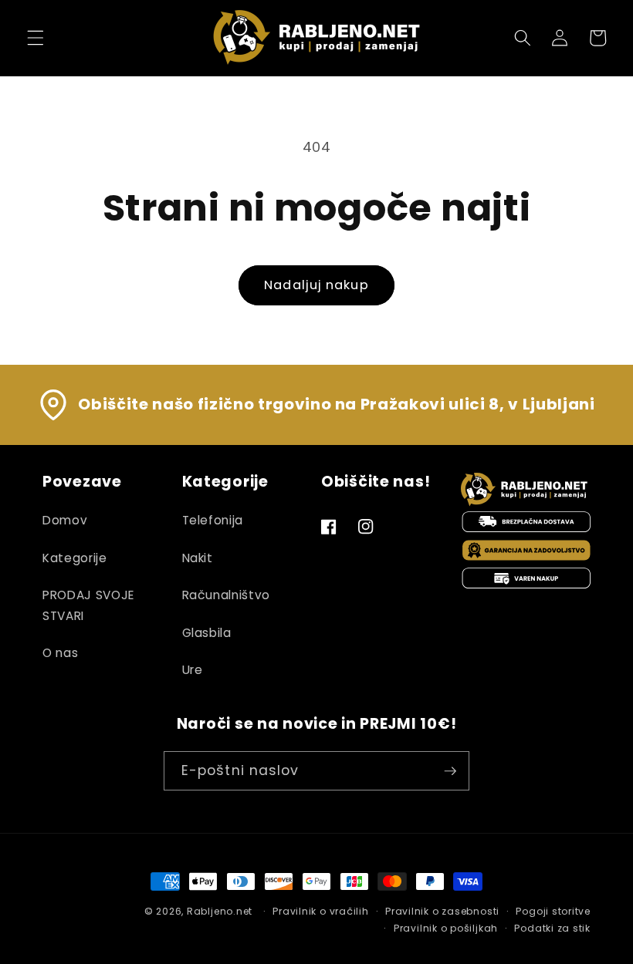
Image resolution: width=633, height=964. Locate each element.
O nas (60, 653)
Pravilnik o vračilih (320, 911)
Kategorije (74, 558)
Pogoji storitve (553, 911)
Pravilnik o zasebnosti (442, 911)
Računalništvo (226, 595)
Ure (192, 670)
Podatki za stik (552, 928)
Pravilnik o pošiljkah (446, 928)
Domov (64, 520)
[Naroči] (450, 771)
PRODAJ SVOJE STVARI (88, 605)
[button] (35, 37)
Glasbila (207, 633)
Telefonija (213, 520)
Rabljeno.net (219, 911)
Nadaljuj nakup (316, 285)
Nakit (197, 558)
